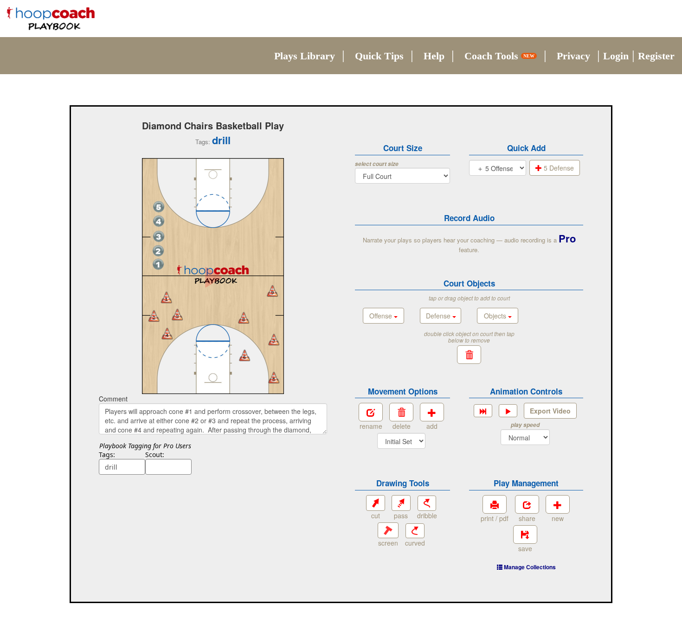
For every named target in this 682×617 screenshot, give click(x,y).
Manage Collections (529, 567)
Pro (567, 238)
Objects (496, 315)
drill (221, 140)
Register (656, 56)
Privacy (573, 56)
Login (616, 56)
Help (434, 56)
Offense (381, 315)
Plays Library (304, 56)
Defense (439, 315)
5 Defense (558, 167)
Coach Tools (499, 56)
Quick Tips (379, 56)
